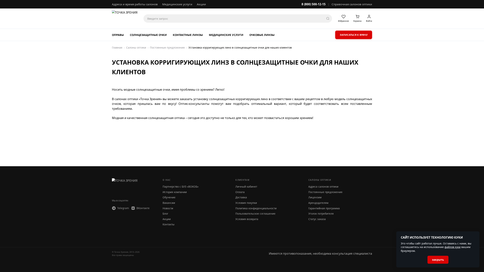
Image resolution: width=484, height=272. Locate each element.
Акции (201, 4)
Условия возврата (246, 219)
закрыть (438, 259)
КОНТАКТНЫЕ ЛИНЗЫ (188, 35)
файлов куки (452, 247)
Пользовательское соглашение (255, 213)
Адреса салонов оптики (323, 186)
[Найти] (328, 18)
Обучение (169, 197)
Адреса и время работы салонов (135, 4)
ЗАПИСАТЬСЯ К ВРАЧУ (354, 34)
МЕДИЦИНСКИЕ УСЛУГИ (226, 35)
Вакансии (169, 203)
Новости (168, 208)
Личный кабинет (246, 186)
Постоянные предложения (325, 192)
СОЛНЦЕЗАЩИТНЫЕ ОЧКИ (148, 35)
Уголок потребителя (321, 213)
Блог (165, 213)
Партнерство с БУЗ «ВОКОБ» (181, 186)
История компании (175, 192)
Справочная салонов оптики (352, 4)
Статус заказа (317, 219)
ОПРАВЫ (118, 35)
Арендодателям (318, 203)
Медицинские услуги (177, 4)
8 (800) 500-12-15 (314, 4)
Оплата (240, 192)
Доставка (241, 197)
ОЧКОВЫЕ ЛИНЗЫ (262, 35)
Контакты (169, 224)
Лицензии (315, 197)
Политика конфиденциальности (256, 208)
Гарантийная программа (324, 208)
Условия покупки (246, 203)
